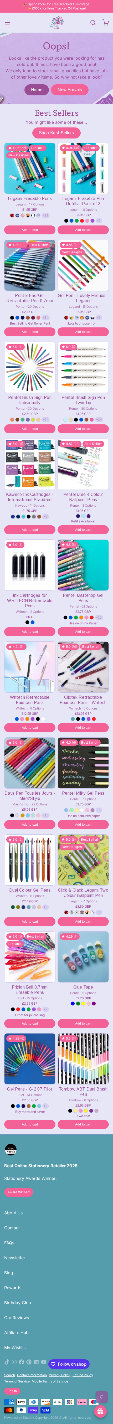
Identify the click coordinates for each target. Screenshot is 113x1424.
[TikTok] (6, 1364)
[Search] (91, 22)
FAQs (9, 1242)
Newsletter (14, 1257)
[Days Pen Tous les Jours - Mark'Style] (29, 763)
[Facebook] (21, 1364)
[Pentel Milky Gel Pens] (83, 763)
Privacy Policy (59, 1375)
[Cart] (103, 22)
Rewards (12, 1287)
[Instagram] (14, 1364)
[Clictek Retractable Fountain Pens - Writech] (83, 667)
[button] (29, 229)
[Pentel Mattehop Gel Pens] (83, 565)
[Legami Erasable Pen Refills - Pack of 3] (83, 168)
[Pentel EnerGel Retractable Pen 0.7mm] (29, 265)
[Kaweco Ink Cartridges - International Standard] (29, 464)
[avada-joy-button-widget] (100, 1411)
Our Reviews (16, 1317)
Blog (8, 1272)
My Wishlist (15, 1347)
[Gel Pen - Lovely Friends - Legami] (83, 265)
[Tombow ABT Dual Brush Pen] (83, 1058)
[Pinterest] (29, 1364)
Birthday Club (17, 1302)
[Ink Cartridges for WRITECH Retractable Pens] (29, 565)
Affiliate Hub (16, 1332)
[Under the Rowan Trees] (56, 22)
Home (37, 90)
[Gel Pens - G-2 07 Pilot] (29, 1058)
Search (9, 1375)
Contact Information (32, 1375)
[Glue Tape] (83, 957)
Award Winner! (19, 1192)
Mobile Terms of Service (50, 1381)
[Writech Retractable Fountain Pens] (29, 667)
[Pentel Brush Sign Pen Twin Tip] (83, 367)
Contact (12, 1227)
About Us (13, 1212)
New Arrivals (70, 90)
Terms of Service (17, 1381)
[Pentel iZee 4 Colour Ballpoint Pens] (83, 464)
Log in (12, 1391)
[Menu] (9, 22)
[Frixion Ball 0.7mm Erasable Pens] (29, 957)
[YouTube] (43, 1364)
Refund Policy (83, 1375)
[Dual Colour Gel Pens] (29, 860)
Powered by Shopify (19, 1418)
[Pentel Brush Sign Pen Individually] (29, 367)
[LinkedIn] (36, 1364)
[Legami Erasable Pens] (29, 168)
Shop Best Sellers (56, 133)
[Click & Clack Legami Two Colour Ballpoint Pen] (83, 860)
